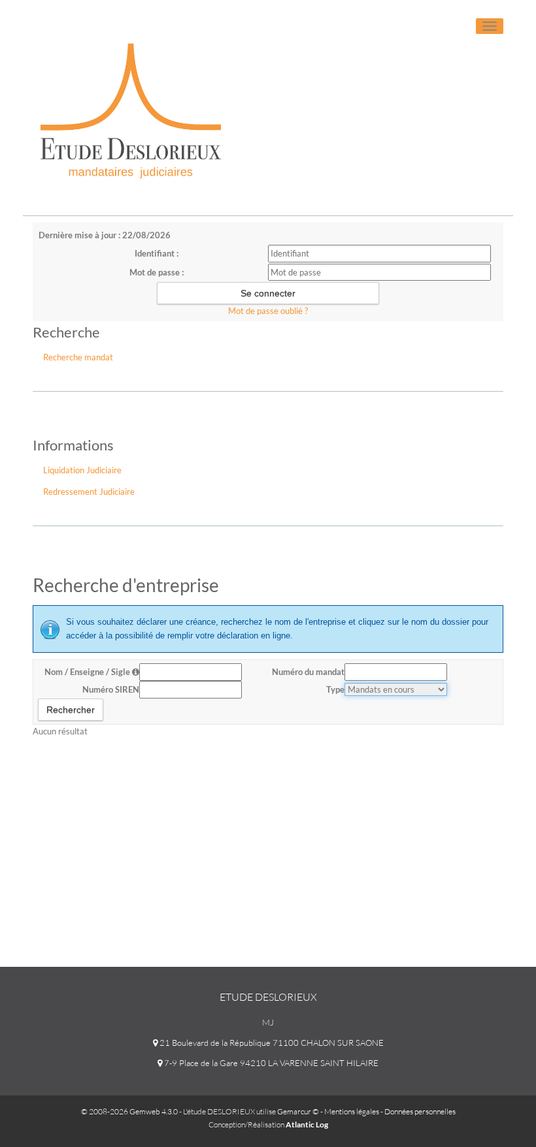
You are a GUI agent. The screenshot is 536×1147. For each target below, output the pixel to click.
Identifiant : (156, 253)
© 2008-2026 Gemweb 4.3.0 (129, 1111)
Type (335, 689)
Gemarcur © (298, 1111)
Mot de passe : (156, 272)
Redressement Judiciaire (89, 491)
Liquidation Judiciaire (82, 470)
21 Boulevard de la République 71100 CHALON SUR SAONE (271, 1042)
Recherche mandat (78, 357)
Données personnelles (420, 1111)
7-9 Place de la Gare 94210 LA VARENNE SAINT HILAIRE (270, 1063)
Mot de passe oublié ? (268, 311)
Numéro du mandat (308, 672)
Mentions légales (351, 1111)
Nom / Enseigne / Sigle (88, 672)
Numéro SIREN (110, 689)
